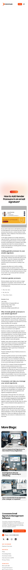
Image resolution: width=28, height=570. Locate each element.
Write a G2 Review (19, 531)
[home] (7, 4)
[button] (24, 4)
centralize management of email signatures (15, 398)
